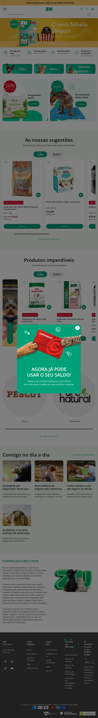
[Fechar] (77, 328)
